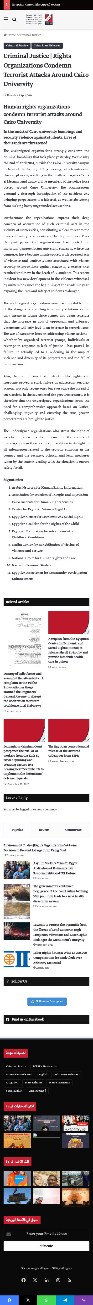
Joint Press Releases (47, 45)
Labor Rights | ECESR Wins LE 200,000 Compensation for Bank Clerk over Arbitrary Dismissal (60, 958)
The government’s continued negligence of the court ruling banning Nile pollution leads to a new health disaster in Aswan (60, 893)
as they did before (74, 303)
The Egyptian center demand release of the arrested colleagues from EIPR (68, 751)
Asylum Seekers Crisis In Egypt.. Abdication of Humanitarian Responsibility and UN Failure (56, 868)
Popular (17, 830)
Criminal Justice (29, 35)
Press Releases (33, 1082)
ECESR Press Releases (19, 1074)
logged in (26, 809)
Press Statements (59, 1082)
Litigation (12, 1082)
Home (11, 35)
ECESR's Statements (45, 1066)
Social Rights (14, 1090)
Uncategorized (37, 1090)
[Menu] (6, 21)
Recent (44, 830)
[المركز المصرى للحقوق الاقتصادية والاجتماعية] (39, 19)
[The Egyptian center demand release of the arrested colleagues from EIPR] (68, 730)
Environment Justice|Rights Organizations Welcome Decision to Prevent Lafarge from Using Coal (41, 847)
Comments (73, 830)
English (42, 1074)
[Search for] (14, 21)
